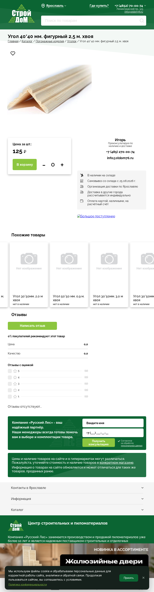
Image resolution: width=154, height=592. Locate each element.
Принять (129, 577)
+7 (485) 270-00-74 (120, 152)
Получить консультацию (99, 442)
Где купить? (99, 6)
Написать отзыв (32, 326)
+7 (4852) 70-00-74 (129, 6)
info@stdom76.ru (134, 11)
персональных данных (131, 446)
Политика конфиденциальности (27, 584)
